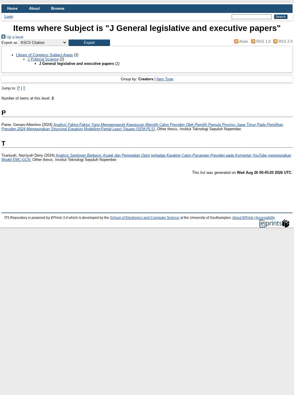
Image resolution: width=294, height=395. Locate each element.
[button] (89, 42)
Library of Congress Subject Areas (44, 55)
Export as (9, 42)
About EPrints (243, 217)
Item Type (164, 79)
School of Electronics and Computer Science (144, 217)
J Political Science (43, 59)
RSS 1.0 (262, 41)
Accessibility (265, 217)
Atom (243, 41)
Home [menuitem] (12, 8)
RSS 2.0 (285, 41)
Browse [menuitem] (57, 8)
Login (8, 16)
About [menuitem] (34, 8)
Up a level (14, 37)
